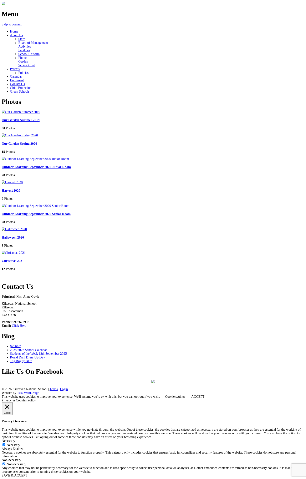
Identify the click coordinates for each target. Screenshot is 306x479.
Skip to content (11, 24)
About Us (16, 35)
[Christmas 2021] (14, 252)
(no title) (15, 346)
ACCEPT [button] (197, 396)
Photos (22, 57)
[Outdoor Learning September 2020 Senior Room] (35, 205)
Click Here (19, 325)
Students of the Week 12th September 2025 (38, 353)
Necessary (13, 445)
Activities (24, 46)
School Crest (26, 65)
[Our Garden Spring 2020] (20, 135)
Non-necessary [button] (11, 460)
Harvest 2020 (11, 190)
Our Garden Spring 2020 (19, 143)
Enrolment (17, 80)
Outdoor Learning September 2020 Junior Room (36, 167)
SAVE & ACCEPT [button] (14, 475)
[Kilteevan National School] (3, 4)
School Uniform (29, 54)
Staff (21, 39)
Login (64, 389)
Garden (23, 61)
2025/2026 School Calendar (28, 350)
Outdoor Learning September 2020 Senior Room (36, 214)
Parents (15, 69)
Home (14, 31)
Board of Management (33, 42)
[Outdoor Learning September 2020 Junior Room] (35, 159)
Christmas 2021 (13, 261)
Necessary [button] (8, 441)
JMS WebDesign (28, 393)
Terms (54, 389)
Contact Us (17, 84)
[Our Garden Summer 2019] (21, 112)
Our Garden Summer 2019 (21, 120)
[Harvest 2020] (12, 182)
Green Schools (19, 91)
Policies (23, 72)
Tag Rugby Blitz (21, 361)
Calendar (16, 76)
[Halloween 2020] (14, 229)
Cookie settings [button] (175, 396)
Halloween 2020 (13, 237)
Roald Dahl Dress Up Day (27, 357)
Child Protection (20, 87)
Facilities (24, 50)
